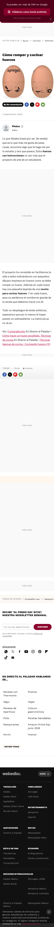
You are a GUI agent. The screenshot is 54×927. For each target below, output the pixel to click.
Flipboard (37, 104)
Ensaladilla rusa (32, 599)
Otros (17, 368)
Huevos (28, 368)
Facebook (27, 104)
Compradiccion (11, 863)
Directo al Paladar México (12, 904)
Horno (7, 734)
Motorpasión (34, 833)
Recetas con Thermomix (10, 693)
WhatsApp (6, 651)
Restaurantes (11, 724)
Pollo (6, 718)
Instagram (33, 651)
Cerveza (36, 41)
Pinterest (39, 651)
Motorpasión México (38, 903)
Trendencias (9, 853)
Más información (30, 923)
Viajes (31, 701)
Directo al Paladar (12, 833)
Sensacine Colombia (38, 893)
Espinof (32, 817)
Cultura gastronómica (36, 710)
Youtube (26, 651)
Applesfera (8, 801)
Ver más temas (11, 747)
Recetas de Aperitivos (9, 710)
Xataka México (10, 879)
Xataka (6, 792)
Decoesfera (9, 858)
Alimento (49, 41)
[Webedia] (11, 775)
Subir (43, 774)
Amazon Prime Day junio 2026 (39, 726)
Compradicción (16, 331)
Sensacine (33, 812)
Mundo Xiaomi (10, 811)
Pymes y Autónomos (38, 858)
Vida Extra (33, 796)
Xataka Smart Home (13, 806)
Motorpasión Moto (37, 837)
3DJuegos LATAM (36, 879)
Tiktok (6, 657)
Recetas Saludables (39, 718)
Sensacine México (37, 888)
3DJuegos (33, 792)
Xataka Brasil (10, 884)
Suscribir (43, 627)
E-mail (43, 104)
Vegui (6, 701)
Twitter (32, 104)
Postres (32, 691)
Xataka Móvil (9, 796)
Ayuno (25, 41)
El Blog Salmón (35, 853)
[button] (17, 126)
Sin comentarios (14, 104)
